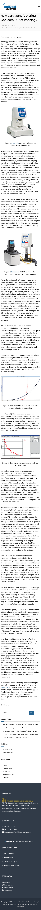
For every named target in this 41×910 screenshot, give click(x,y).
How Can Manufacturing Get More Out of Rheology (20, 734)
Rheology (13, 25)
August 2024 (7, 750)
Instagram (8, 885)
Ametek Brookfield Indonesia (23, 902)
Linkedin (7, 882)
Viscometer (9, 854)
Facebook (8, 887)
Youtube (8, 890)
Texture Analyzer (11, 861)
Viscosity (6, 778)
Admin (20, 37)
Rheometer (8, 857)
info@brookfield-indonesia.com (17, 832)
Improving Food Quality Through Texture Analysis (20, 731)
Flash (17, 904)
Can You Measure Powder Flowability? (16, 737)
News (5, 765)
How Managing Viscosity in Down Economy (18, 728)
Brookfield (15, 143)
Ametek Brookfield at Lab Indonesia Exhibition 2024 (20, 725)
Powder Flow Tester (12, 865)
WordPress (20, 907)
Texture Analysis (8, 774)
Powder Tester (8, 768)
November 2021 (8, 753)
